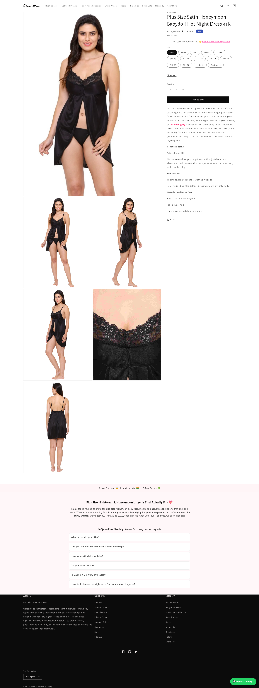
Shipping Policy (101, 622)
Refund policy (100, 612)
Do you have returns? (83, 565)
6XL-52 (213, 58)
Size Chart (171, 75)
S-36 (172, 52)
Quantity (170, 84)
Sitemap (98, 637)
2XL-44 (219, 52)
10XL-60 (200, 65)
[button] (222, 6)
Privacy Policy (100, 617)
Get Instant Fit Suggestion (216, 41)
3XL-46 (173, 58)
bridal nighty (178, 124)
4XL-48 (186, 58)
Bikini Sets (170, 632)
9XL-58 (186, 65)
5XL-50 (200, 58)
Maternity (170, 637)
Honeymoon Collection (176, 612)
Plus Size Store (172, 602)
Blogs (96, 632)
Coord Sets (170, 641)
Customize (216, 65)
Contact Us (99, 627)
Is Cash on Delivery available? (88, 575)
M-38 (183, 52)
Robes (168, 622)
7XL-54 (226, 58)
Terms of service (101, 607)
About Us (98, 602)
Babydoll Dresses (173, 607)
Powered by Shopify (45, 686)
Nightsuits (170, 627)
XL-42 (206, 52)
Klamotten (33, 686)
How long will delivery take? (87, 556)
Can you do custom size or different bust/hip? (97, 546)
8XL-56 (173, 65)
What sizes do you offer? (85, 537)
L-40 (195, 52)
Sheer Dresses (172, 617)
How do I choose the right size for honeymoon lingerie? (103, 584)
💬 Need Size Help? (243, 681)
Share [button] (172, 219)
